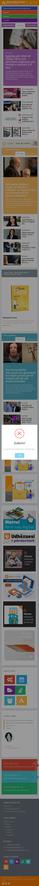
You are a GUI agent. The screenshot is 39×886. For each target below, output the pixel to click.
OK (19, 455)
